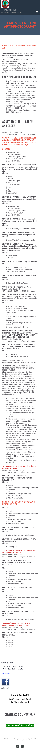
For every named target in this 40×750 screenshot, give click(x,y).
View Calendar (5, 673)
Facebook (17, 746)
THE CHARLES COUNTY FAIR (8, 10)
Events (22, 746)
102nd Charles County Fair (15, 669)
